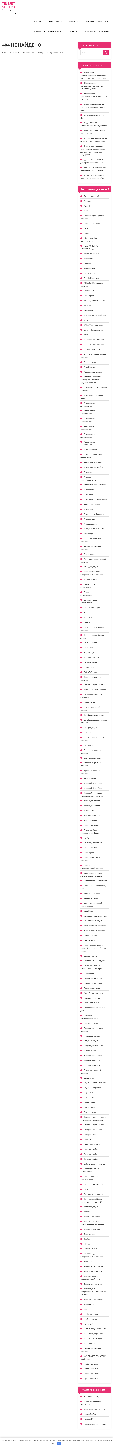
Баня (86, 613)
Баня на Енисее (90, 643)
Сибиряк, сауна (90, 1135)
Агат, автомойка (90, 524)
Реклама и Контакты (92, 1051)
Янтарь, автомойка (91, 1369)
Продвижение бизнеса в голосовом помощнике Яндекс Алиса (92, 107)
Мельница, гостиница (92, 893)
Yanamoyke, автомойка (93, 330)
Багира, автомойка (91, 579)
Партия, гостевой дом (93, 978)
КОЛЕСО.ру (89, 811)
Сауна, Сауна (89, 1097)
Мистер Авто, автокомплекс (95, 916)
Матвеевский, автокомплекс (95, 881)
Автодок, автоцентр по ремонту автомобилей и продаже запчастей (91, 380)
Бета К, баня (89, 667)
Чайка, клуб (88, 1324)
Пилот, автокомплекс (92, 988)
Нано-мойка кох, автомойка (95, 926)
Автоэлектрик (89, 519)
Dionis (86, 233)
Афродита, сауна (91, 567)
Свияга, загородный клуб (94, 1125)
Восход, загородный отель (94, 685)
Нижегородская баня (92, 935)
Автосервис (89, 490)
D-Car (86, 228)
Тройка (87, 1239)
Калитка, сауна (90, 778)
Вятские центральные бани (95, 690)
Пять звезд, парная (92, 1036)
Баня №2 (87, 622)
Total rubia (88, 305)
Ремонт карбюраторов (93, 1055)
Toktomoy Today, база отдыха (95, 301)
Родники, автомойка (92, 1065)
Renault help (89, 291)
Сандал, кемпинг (91, 1078)
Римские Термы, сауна (93, 1060)
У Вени (87, 1244)
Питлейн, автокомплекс (93, 993)
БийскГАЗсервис (91, 672)
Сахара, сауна (90, 1112)
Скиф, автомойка (91, 1149)
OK (59, 1443)
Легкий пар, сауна (91, 848)
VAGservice (88, 310)
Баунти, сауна (89, 653)
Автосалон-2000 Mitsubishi (95, 485)
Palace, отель (89, 273)
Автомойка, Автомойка (93, 467)
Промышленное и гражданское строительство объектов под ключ (91, 86)
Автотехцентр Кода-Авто (94, 514)
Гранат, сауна (89, 702)
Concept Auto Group (92, 223)
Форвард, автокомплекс (93, 1299)
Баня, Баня (88, 648)
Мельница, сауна (91, 898)
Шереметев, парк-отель (93, 1334)
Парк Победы (89, 973)
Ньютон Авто (89, 940)
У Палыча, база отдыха (93, 1266)
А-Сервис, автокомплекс (94, 340)
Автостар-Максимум (92, 504)
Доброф (87, 733)
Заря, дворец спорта (92, 758)
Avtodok (87, 206)
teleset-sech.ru (9, 5)
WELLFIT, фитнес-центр (93, 325)
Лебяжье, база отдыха (93, 843)
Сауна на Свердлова (92, 1088)
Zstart (86, 335)
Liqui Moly (88, 263)
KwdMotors (88, 259)
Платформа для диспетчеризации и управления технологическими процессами (93, 75)
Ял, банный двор (91, 1364)
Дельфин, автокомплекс (94, 715)
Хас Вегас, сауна (91, 1314)
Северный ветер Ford (93, 1130)
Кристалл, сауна (90, 820)
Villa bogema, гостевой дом (95, 315)
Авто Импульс (89, 367)
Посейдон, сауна (91, 1023)
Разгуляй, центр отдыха (93, 1046)
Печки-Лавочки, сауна (93, 983)
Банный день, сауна (92, 608)
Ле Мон (87, 838)
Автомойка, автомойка (93, 462)
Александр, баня (91, 534)
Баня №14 (88, 617)
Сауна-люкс (89, 1093)
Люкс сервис (89, 853)
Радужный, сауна (91, 1041)
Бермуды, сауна (90, 662)
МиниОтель (88, 911)
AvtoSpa (87, 211)
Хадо (86, 1309)
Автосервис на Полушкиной (95, 499)
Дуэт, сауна (88, 745)
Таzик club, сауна (91, 1207)
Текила (87, 1212)
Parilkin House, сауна (92, 278)
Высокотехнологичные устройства (50, 32)
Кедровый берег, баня (93, 783)
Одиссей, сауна (90, 956)
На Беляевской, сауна (93, 921)
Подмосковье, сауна (92, 1003)
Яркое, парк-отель (91, 1379)
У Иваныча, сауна (91, 1249)
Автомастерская (90, 450)
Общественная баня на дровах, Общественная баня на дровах (93, 948)
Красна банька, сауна (92, 815)
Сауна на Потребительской (95, 1083)
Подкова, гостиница (92, 998)
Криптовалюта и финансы (97, 32)
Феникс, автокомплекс (93, 1284)
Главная (37, 21)
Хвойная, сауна (90, 1319)
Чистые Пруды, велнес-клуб (95, 1329)
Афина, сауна (89, 554)
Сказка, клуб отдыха (92, 1144)
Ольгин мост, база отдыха (94, 961)
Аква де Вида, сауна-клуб (94, 529)
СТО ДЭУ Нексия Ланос (93, 1184)
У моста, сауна (90, 1261)
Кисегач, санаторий (92, 801)
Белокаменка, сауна (92, 657)
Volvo (86, 320)
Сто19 (86, 1189)
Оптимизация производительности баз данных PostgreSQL (93, 96)
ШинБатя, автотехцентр (94, 1339)
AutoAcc (87, 201)
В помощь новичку (54, 21)
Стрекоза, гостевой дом (93, 1194)
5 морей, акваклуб (91, 196)
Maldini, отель (89, 268)
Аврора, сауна (90, 362)
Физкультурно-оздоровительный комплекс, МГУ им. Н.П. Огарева (93, 1292)
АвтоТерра (88, 509)
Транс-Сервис (89, 1234)
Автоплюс (88, 472)
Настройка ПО (74, 21)
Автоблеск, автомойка (93, 372)
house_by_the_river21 (92, 254)
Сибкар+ (87, 1139)
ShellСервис (89, 296)
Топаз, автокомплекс (92, 1217)
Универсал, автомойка (93, 1271)
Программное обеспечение (97, 21)
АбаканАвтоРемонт (92, 349)
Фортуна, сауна (90, 1304)
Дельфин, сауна (90, 728)
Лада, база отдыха (91, 825)
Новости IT (75, 32)
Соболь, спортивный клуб (94, 1164)
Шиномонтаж (89, 1343)
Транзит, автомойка (92, 1229)
